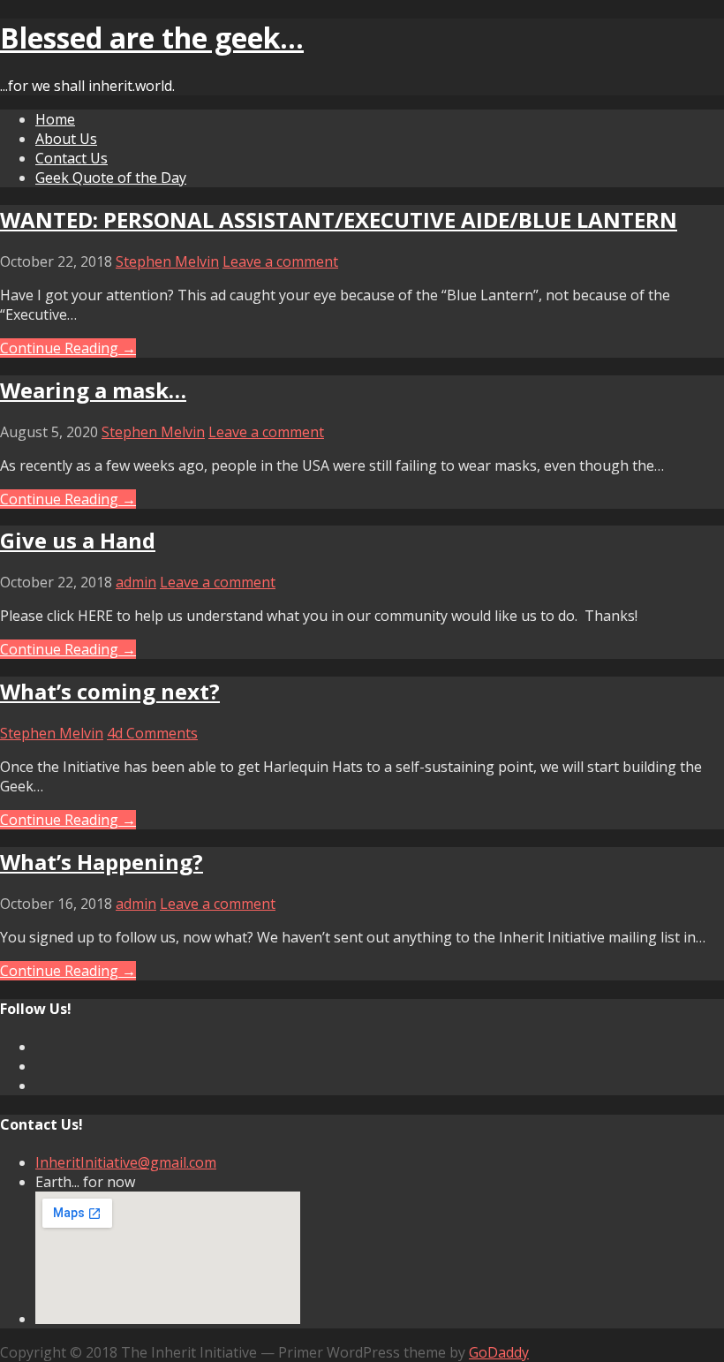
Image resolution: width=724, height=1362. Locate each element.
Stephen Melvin (167, 261)
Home (55, 119)
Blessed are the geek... (152, 38)
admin (136, 582)
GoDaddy (499, 1352)
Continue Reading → (68, 348)
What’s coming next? (110, 691)
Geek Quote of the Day (110, 177)
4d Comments (152, 733)
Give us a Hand (77, 540)
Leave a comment (280, 261)
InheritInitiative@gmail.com (125, 1162)
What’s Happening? (101, 861)
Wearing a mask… (93, 390)
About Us (66, 138)
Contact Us (71, 158)
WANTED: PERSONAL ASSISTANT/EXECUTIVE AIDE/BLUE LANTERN (338, 219)
